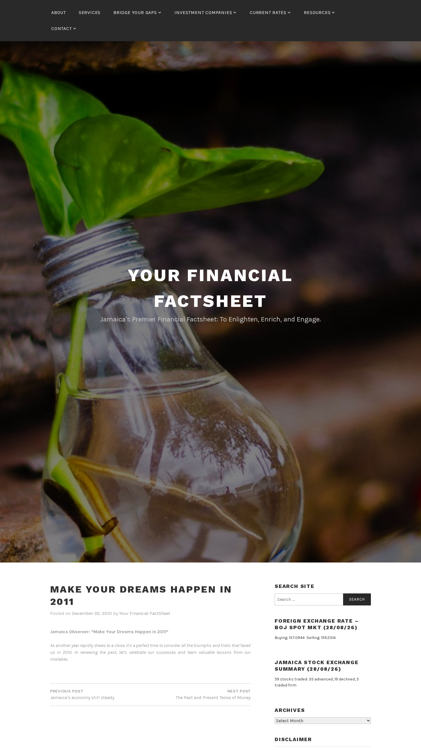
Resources (317, 12)
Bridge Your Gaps (135, 12)
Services (90, 12)
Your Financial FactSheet (144, 613)
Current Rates (268, 12)
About (58, 12)
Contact (61, 28)
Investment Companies (203, 12)
